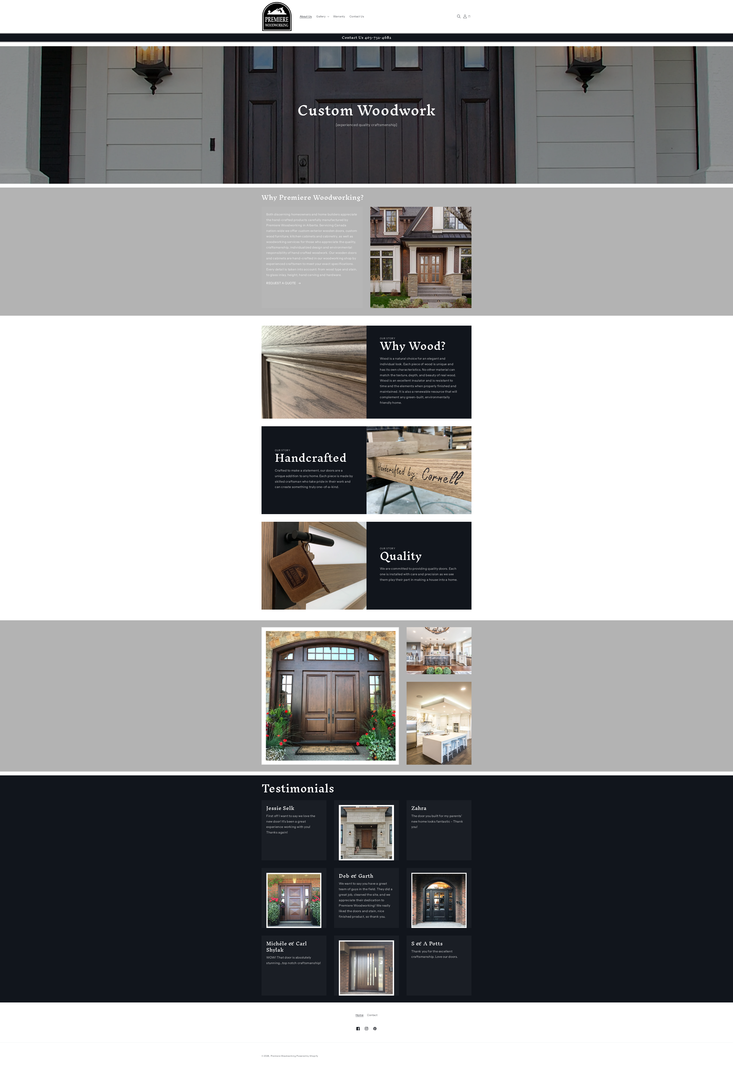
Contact (372, 1015)
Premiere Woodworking (283, 1056)
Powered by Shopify (307, 1056)
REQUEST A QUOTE (281, 283)
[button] (322, 16)
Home (359, 1015)
